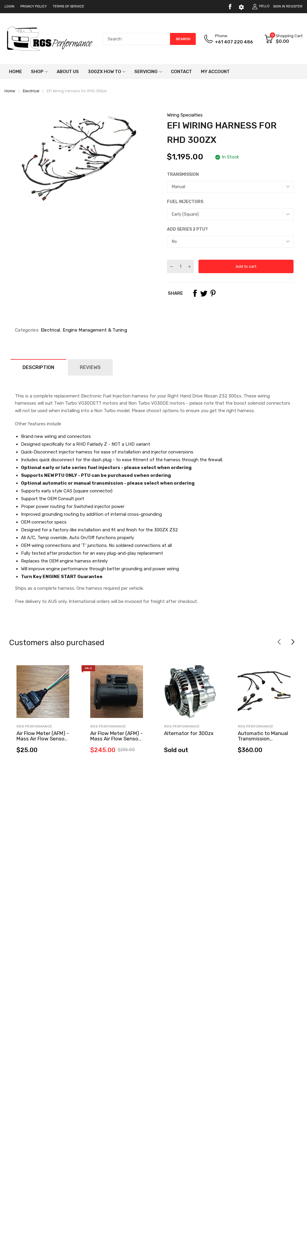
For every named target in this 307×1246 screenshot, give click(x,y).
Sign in (279, 6)
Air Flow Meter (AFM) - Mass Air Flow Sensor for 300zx (116, 738)
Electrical (49, 330)
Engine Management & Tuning (94, 330)
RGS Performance (34, 726)
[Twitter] (203, 293)
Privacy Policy (33, 6)
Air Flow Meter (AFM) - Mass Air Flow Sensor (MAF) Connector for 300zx (42, 741)
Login (9, 6)
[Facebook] (230, 6)
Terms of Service (68, 6)
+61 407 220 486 (234, 42)
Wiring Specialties (185, 115)
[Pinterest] (212, 293)
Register (294, 6)
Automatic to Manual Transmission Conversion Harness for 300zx (263, 741)
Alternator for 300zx (188, 733)
